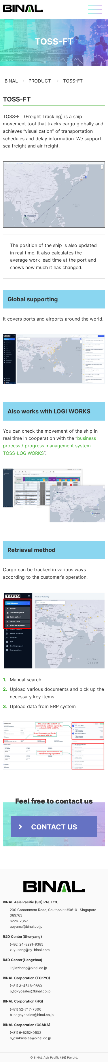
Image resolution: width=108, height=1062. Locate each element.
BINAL (23, 8)
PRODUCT (40, 81)
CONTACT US (54, 827)
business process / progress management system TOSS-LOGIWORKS (49, 445)
